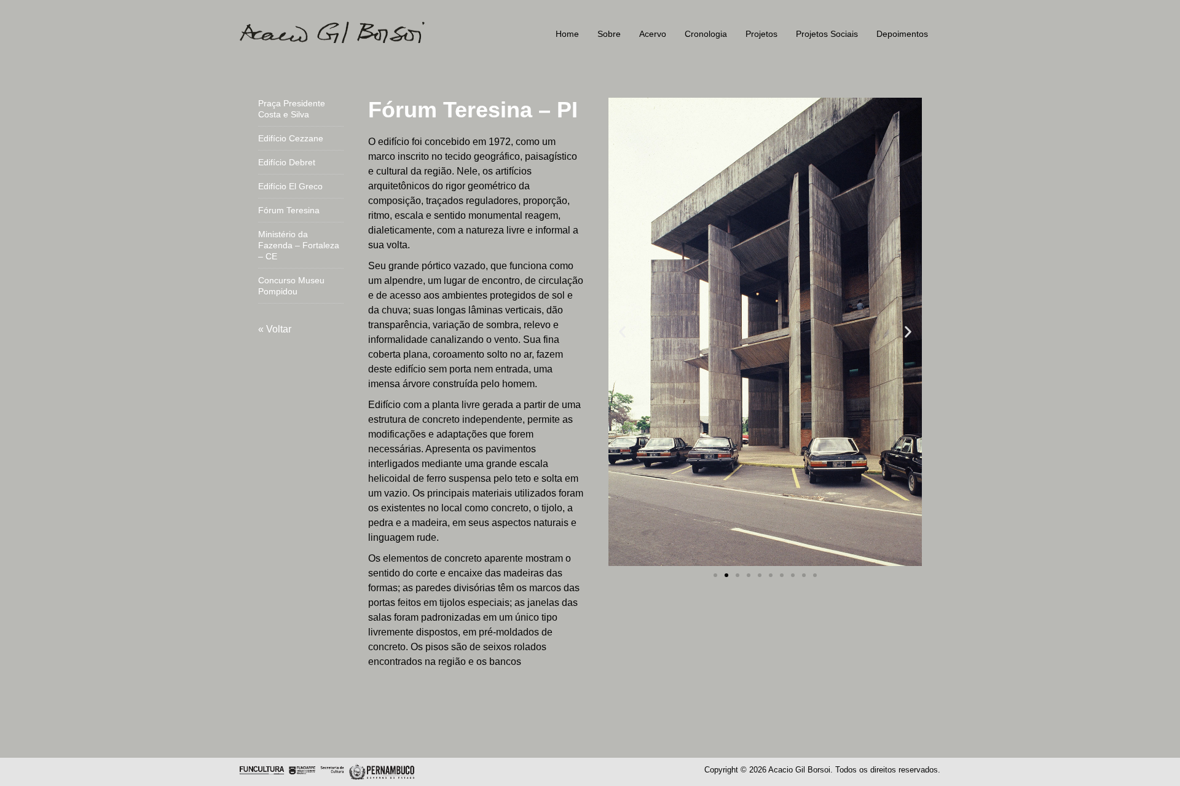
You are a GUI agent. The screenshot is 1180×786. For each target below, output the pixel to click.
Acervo (652, 34)
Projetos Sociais (827, 34)
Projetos (761, 34)
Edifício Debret (286, 162)
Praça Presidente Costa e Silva (291, 108)
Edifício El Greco (290, 186)
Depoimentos (902, 34)
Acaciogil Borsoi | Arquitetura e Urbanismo (350, 32)
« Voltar (274, 329)
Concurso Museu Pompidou (291, 285)
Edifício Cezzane (290, 138)
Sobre (609, 34)
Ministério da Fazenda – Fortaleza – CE (298, 245)
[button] (622, 332)
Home (567, 34)
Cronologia (706, 34)
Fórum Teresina (289, 210)
